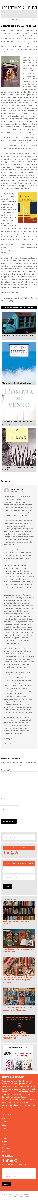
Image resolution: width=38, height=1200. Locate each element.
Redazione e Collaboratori (16, 1196)
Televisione (6, 1148)
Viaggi (4, 1151)
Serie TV (5, 1141)
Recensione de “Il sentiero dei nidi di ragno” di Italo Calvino (18, 468)
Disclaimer (27, 1194)
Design (4, 1125)
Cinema (4, 1122)
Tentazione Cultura (19, 7)
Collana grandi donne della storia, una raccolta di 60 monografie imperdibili (18, 979)
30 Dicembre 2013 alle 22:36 (20, 491)
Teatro (4, 1145)
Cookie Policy (19, 1194)
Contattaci (11, 1194)
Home (32, 1194)
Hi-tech (4, 1128)
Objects (4, 1138)
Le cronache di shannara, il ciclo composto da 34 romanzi (18, 1008)
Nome (3, 798)
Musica (4, 1135)
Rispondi (7, 744)
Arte (3, 1118)
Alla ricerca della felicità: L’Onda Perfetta (16, 383)
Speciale (26, 1196)
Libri (3, 1131)
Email (3, 809)
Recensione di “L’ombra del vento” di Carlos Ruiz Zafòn (17, 423)
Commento (5, 770)
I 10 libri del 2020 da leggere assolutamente (16, 1036)
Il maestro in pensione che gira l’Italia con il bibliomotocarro (17, 336)
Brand (5, 1194)
